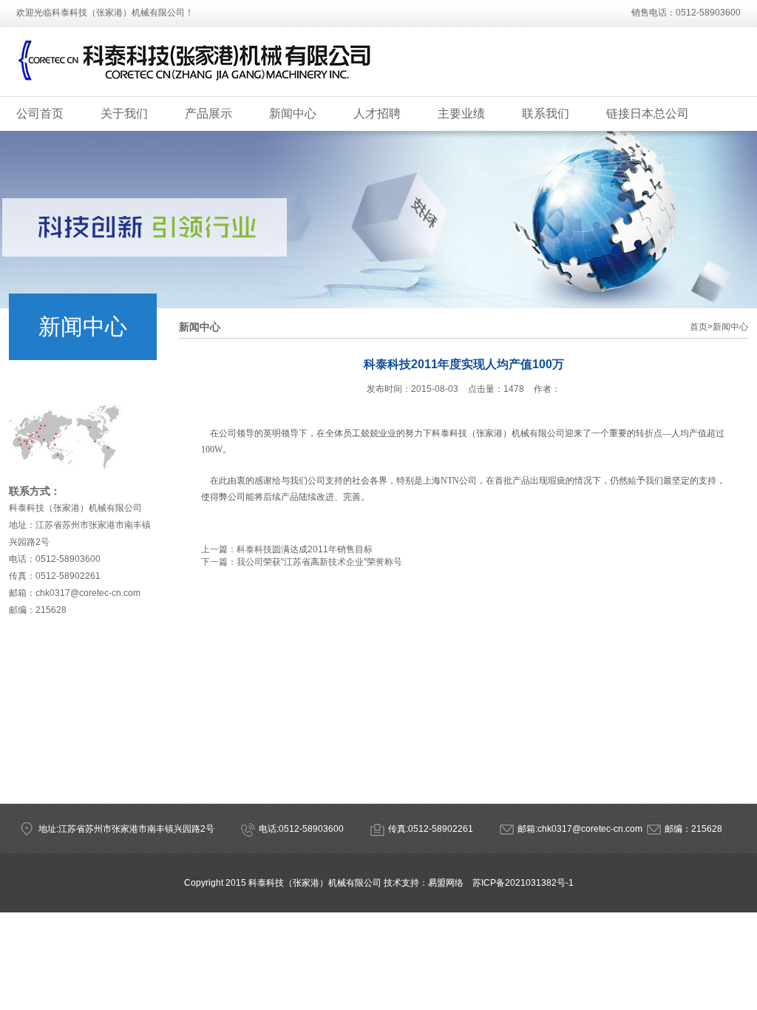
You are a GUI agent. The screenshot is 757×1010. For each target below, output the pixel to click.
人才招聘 (377, 113)
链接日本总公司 (647, 113)
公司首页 (40, 113)
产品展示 (208, 113)
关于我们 (124, 113)
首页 (701, 327)
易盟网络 (446, 883)
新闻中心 (292, 113)
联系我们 (545, 113)
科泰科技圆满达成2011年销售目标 (305, 549)
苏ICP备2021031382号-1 (523, 883)
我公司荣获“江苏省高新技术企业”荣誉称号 (319, 562)
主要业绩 (461, 113)
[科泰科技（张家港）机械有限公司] (195, 86)
